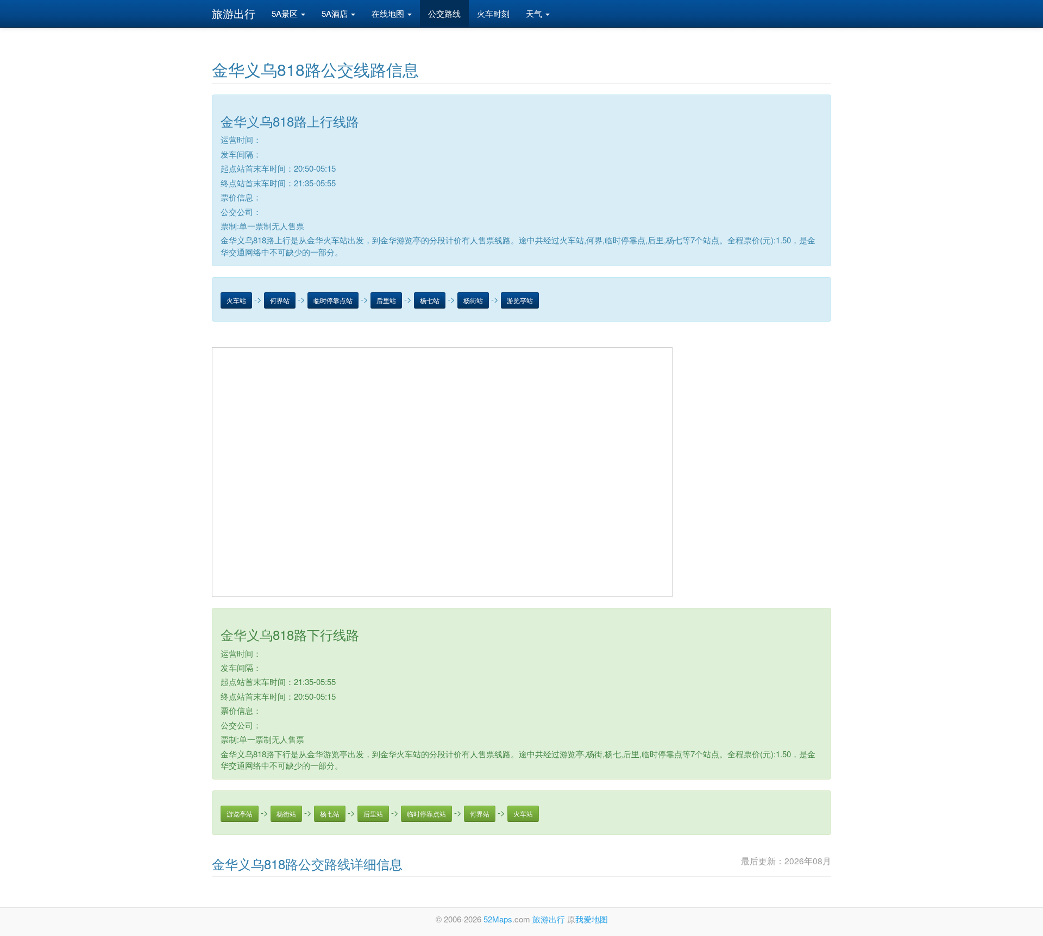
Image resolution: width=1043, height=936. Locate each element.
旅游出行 (233, 13)
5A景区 (286, 13)
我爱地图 (591, 919)
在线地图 (389, 13)
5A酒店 (336, 13)
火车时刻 (493, 13)
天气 (535, 13)
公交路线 (444, 13)
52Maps (497, 919)
